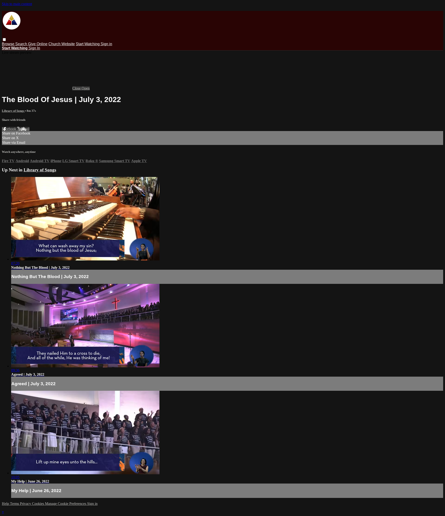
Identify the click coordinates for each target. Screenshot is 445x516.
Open (86, 88)
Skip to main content (17, 4)
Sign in (106, 44)
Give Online (38, 44)
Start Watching (88, 44)
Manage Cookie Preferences (66, 504)
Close (77, 88)
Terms (15, 504)
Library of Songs (13, 110)
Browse (8, 44)
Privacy (26, 504)
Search (21, 44)
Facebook (9, 129)
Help (6, 504)
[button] (4, 39)
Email (25, 129)
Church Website (61, 44)
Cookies (38, 504)
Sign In (34, 48)
